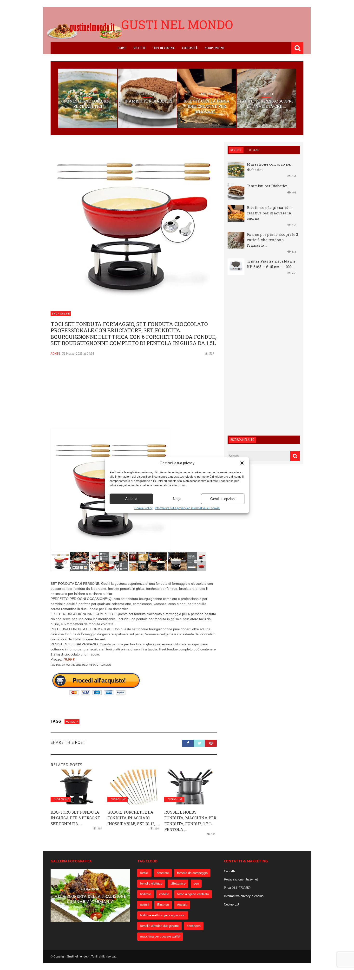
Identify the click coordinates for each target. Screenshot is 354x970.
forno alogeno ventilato (193, 894)
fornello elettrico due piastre (159, 926)
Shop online (214, 48)
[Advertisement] (134, 395)
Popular (253, 150)
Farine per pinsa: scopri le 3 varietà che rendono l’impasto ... (272, 240)
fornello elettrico (151, 883)
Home (122, 48)
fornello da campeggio (192, 873)
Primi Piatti (87, 94)
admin (55, 354)
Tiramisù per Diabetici (147, 100)
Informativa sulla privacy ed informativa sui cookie (187, 508)
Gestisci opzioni (222, 499)
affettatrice (177, 883)
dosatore (163, 873)
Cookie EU (231, 904)
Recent (236, 150)
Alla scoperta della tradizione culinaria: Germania (90, 899)
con (196, 883)
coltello (164, 894)
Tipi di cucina (164, 48)
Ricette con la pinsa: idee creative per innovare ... (207, 106)
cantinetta (194, 926)
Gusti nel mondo (177, 24)
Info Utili (206, 94)
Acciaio (182, 904)
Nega (177, 499)
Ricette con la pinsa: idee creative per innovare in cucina (269, 213)
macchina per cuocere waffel (160, 936)
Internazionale (90, 889)
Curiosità (189, 48)
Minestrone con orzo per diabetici (87, 103)
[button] (242, 463)
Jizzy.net (251, 879)
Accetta (131, 499)
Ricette (139, 48)
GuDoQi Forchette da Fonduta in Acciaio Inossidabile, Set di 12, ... (133, 817)
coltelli (144, 904)
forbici (144, 873)
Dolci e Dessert (147, 94)
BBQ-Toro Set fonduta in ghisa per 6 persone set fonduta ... (75, 817)
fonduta (72, 721)
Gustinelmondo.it (78, 956)
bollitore (145, 894)
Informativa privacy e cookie (243, 896)
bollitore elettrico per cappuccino (162, 915)
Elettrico (163, 904)
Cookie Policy (143, 508)
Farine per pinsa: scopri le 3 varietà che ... (266, 103)
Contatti (229, 871)
